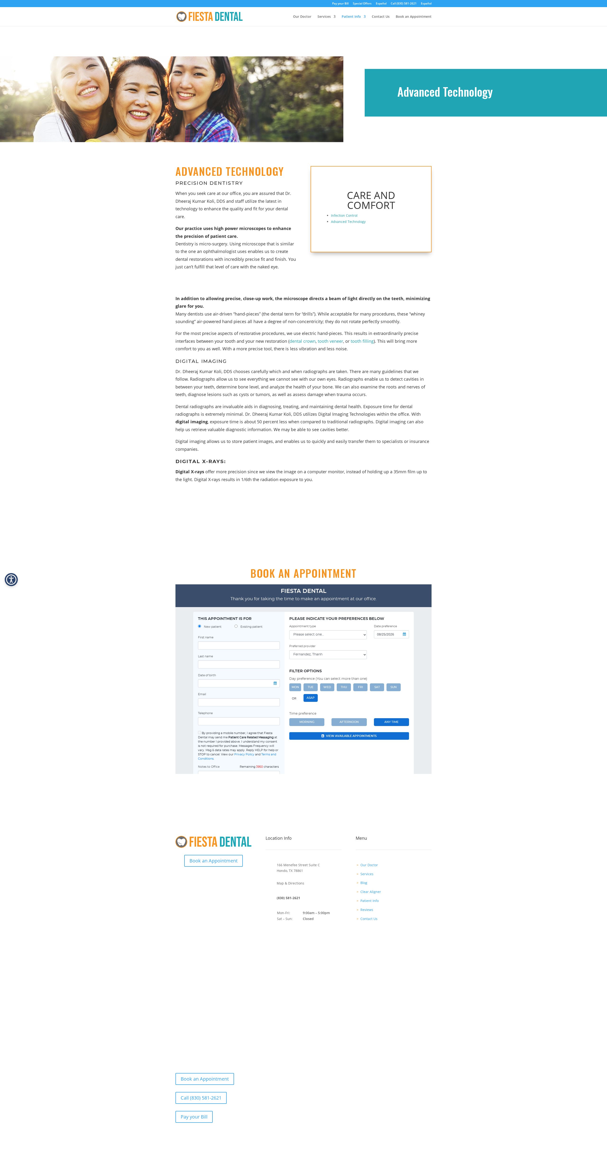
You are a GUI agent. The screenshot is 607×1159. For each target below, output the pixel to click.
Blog (363, 882)
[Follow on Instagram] (218, 877)
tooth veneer (330, 341)
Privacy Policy (420, 997)
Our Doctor (302, 17)
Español (381, 3)
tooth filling (362, 341)
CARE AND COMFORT (371, 200)
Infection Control (344, 215)
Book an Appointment (414, 17)
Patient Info (351, 17)
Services (324, 17)
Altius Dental (224, 997)
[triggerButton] (11, 579)
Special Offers (362, 3)
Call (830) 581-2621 (404, 3)
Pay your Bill (340, 3)
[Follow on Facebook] (208, 877)
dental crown (303, 341)
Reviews (366, 909)
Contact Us (381, 17)
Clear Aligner (370, 891)
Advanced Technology (348, 221)
